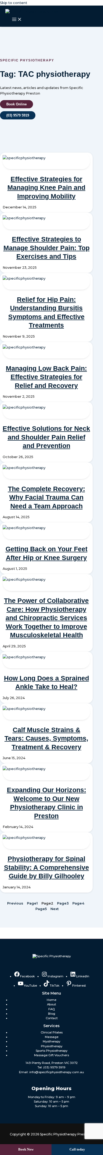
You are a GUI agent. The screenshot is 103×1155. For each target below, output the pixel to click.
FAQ (51, 1009)
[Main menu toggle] (17, 20)
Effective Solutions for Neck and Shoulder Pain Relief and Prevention (46, 437)
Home (51, 1000)
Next (54, 909)
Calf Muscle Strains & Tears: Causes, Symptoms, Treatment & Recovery (46, 738)
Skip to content (13, 3)
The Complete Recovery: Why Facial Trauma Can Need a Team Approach (46, 497)
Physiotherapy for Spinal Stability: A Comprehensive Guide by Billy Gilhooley (46, 867)
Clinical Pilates (52, 1032)
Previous (15, 903)
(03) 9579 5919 (54, 1067)
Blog (51, 1013)
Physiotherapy (51, 1046)
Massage (51, 1037)
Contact (52, 1018)
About (51, 1004)
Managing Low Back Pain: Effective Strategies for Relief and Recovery (46, 377)
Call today (77, 1149)
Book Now (26, 1149)
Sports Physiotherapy (51, 1051)
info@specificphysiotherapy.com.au (56, 1072)
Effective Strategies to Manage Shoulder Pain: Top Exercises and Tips (46, 247)
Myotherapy (51, 1041)
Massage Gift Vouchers (51, 1055)
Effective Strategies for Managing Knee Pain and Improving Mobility (46, 187)
